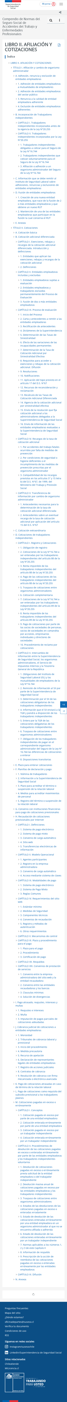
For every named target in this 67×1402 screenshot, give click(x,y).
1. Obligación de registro (33, 547)
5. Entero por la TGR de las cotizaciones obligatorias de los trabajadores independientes (37, 724)
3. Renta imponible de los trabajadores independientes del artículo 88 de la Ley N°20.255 (38, 569)
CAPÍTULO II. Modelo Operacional (36, 854)
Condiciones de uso (15, 1330)
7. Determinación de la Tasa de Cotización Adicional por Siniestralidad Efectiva (37, 353)
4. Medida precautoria (30, 1051)
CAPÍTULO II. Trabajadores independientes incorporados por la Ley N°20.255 (39, 137)
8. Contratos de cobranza (31, 1071)
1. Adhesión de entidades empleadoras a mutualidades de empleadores (39, 85)
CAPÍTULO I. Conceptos (30, 1110)
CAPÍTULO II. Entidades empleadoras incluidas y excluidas (38, 273)
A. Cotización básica (26, 232)
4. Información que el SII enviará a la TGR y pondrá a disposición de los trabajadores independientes (40, 713)
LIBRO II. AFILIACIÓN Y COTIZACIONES (31, 62)
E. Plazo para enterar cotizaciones (33, 765)
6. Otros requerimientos (33, 931)
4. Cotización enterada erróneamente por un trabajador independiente (40, 1139)
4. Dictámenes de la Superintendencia (41, 330)
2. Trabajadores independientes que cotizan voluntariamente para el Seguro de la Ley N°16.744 (40, 159)
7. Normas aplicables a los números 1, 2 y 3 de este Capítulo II (41, 1246)
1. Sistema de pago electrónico (37, 829)
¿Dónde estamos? (14, 1317)
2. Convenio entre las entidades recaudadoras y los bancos (37, 986)
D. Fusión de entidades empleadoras (35, 192)
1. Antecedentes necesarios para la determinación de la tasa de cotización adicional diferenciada (39, 507)
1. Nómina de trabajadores (32, 774)
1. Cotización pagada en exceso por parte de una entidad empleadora (39, 1117)
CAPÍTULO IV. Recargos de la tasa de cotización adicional (37, 440)
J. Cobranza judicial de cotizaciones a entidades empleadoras (35, 1028)
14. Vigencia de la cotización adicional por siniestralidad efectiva (40, 404)
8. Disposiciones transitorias (35, 759)
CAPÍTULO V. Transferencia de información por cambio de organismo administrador (39, 496)
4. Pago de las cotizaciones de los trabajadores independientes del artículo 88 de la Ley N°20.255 (38, 580)
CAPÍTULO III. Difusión (30, 1274)
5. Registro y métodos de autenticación (33, 925)
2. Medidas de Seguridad (34, 910)
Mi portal (46, 4)
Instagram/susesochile (22, 1346)
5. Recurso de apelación (31, 1055)
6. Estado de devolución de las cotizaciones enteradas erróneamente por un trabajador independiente (41, 1237)
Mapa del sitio (12, 1312)
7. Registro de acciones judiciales (36, 1067)
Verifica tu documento (17, 1326)
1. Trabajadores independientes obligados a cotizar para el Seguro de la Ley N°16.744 (40, 148)
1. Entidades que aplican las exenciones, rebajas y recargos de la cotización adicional (40, 259)
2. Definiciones (28, 267)
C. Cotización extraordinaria (30, 530)
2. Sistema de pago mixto (34, 833)
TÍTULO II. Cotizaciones (25, 227)
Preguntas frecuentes (16, 1308)
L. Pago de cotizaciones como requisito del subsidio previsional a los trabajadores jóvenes (38, 1094)
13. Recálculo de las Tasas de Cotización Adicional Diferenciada (38, 396)
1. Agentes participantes (33, 859)
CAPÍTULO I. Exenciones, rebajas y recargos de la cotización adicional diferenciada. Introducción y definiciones (36, 246)
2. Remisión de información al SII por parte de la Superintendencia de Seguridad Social (40, 691)
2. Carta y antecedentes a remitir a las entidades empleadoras (41, 320)
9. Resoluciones (28, 371)
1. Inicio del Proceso (31, 314)
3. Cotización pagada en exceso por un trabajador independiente (39, 1132)
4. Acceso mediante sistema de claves (40, 875)
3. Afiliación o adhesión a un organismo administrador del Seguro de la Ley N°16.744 (40, 169)
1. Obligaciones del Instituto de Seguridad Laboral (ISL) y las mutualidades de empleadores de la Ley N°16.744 (40, 679)
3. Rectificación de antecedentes (37, 326)
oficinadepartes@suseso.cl (19, 1321)
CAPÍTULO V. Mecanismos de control (37, 936)
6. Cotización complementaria (36, 595)
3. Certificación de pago (33, 956)
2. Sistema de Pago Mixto (33, 889)
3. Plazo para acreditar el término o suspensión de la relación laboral (37, 787)
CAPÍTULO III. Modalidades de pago (37, 880)
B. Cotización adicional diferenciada (34, 236)
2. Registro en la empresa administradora (34, 865)
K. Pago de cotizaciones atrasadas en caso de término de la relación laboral (38, 1085)
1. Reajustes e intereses (31, 1010)
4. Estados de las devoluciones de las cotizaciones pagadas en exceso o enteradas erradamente (40, 1209)
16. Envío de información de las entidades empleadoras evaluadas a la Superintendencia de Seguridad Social (40, 428)
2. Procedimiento (29, 952)
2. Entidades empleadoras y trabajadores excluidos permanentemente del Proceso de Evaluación (38, 292)
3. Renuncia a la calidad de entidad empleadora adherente (37, 100)
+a (64, 705)
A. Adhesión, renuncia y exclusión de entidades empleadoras (35, 77)
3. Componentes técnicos (34, 915)
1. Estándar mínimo (31, 906)
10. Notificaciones (30, 375)
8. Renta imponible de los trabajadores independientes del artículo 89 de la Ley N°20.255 (38, 616)
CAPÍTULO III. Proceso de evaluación (37, 309)
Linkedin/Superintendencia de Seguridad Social (36, 1352)
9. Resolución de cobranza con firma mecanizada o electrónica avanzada (37, 1077)
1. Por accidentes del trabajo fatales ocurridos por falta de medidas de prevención (39, 450)
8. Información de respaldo (35, 1252)
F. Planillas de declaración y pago (33, 769)
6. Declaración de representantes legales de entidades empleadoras (36, 1061)
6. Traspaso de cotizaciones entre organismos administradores (38, 733)
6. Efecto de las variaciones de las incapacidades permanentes (38, 344)
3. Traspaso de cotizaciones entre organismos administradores (38, 1200)
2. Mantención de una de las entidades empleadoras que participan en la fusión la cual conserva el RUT (39, 215)
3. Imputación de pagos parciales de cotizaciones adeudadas (37, 1020)
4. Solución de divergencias (35, 996)
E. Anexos (20, 222)
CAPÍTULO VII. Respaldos (31, 961)
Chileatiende (12, 1363)
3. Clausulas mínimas (32, 992)
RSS (7, 1335)
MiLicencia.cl (12, 1368)
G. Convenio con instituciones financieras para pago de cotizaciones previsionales (37, 810)
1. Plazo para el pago (31, 948)
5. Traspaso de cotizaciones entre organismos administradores (38, 589)
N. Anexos (20, 1279)
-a (65, 711)
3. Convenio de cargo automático (38, 837)
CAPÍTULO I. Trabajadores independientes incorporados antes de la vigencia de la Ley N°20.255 (39, 126)
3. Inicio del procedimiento (32, 1046)
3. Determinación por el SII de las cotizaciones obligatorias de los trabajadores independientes (38, 702)
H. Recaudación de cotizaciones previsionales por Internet (32, 818)
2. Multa (22, 1014)
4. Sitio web (26, 842)
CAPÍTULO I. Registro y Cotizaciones (37, 542)
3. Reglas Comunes (30, 893)
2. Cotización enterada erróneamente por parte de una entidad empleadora (41, 1124)
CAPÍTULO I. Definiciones (31, 824)
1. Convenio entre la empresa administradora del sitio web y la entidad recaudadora (38, 977)
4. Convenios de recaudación (36, 919)
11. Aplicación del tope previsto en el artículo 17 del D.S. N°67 (40, 381)
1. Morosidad (25, 1035)
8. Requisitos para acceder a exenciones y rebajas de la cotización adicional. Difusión (40, 364)
